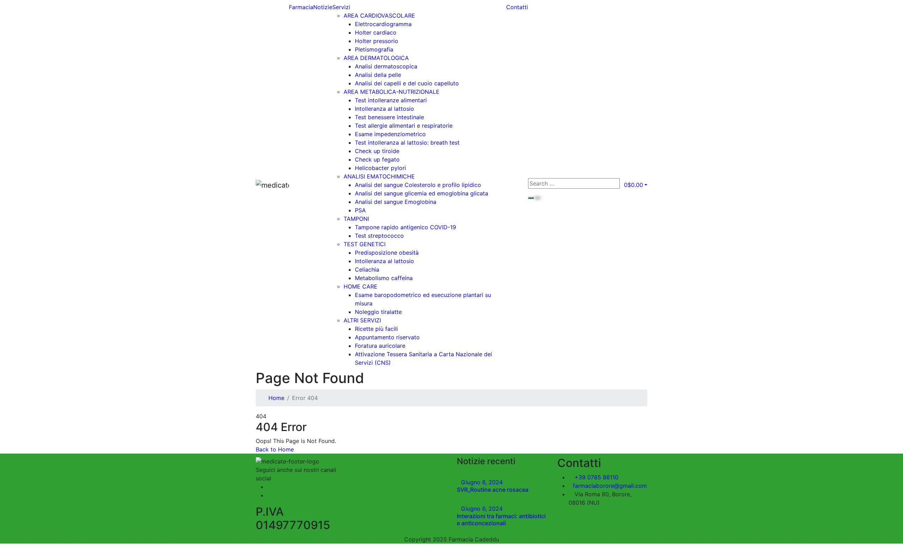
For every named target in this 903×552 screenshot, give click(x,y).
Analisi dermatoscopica (386, 66)
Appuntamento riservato (387, 337)
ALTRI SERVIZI (362, 320)
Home (276, 397)
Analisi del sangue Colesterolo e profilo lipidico (418, 184)
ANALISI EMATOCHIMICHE (379, 176)
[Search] (531, 198)
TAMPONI (356, 218)
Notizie (322, 7)
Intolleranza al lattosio (384, 108)
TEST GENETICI (365, 244)
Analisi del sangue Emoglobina (395, 201)
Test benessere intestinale (389, 117)
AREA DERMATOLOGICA (376, 57)
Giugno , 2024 (482, 482)
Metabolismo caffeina (384, 277)
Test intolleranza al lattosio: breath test (407, 142)
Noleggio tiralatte (378, 311)
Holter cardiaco (375, 32)
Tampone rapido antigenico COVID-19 (405, 227)
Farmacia (301, 7)
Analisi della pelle (378, 74)
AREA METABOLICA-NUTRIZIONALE (392, 91)
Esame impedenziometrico (390, 134)
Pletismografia (374, 49)
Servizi (341, 7)
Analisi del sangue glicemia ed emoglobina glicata (421, 193)
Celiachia (367, 269)
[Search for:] (574, 183)
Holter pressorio (376, 40)
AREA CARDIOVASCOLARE (379, 15)
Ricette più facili (376, 328)
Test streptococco (379, 235)
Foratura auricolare (380, 345)
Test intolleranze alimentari (391, 100)
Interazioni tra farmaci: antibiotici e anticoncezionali (501, 519)
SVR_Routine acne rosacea (492, 489)
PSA (360, 210)
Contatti (517, 7)
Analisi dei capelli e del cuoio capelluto (407, 83)
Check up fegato (377, 159)
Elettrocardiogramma (383, 24)
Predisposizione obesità (387, 252)
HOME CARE (360, 286)
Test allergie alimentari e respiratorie (404, 125)
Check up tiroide (377, 150)
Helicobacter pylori (380, 167)
